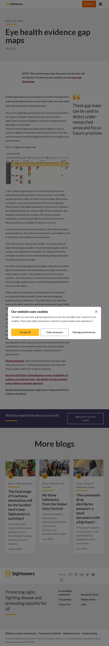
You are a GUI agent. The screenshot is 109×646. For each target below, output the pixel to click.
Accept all (25, 332)
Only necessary (54, 332)
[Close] (96, 311)
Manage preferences (84, 332)
